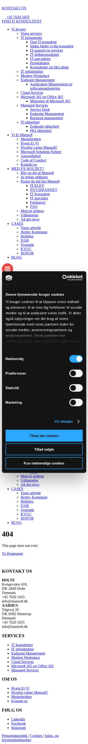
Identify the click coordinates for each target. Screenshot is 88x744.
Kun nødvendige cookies (44, 463)
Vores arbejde (31, 228)
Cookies (36, 736)
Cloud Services (32, 93)
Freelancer (38, 202)
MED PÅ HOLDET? (27, 169)
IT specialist (39, 198)
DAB (25, 240)
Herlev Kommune (34, 232)
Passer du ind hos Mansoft (40, 181)
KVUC (26, 249)
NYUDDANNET (43, 190)
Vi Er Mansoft (21, 135)
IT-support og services (46, 50)
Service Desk (40, 109)
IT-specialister (40, 59)
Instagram (18, 728)
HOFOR (27, 253)
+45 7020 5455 (18, 17)
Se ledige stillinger (34, 177)
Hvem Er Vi (30, 143)
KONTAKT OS (14, 8)
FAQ (34, 207)
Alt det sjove (30, 219)
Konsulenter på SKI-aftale (49, 67)
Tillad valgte (44, 449)
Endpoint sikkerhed (44, 126)
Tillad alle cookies (44, 435)
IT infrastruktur (32, 71)
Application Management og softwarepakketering (51, 86)
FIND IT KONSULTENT (22, 21)
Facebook (18, 723)
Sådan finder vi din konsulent (51, 46)
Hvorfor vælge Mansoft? (39, 148)
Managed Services (34, 105)
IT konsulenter (31, 38)
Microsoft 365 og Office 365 (42, 97)
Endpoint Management (37, 80)
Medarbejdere (31, 139)
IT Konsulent (40, 194)
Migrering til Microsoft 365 (50, 101)
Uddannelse (29, 215)
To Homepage (12, 554)
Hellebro (27, 236)
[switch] (76, 373)
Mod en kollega (32, 211)
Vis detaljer (63, 421)
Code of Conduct (33, 160)
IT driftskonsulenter (44, 55)
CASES (17, 224)
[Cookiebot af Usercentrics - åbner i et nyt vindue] (63, 278)
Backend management (46, 118)
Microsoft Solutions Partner (41, 152)
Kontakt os (29, 164)
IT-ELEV (37, 186)
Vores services (31, 33)
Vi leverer (18, 29)
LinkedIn (18, 719)
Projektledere (40, 63)
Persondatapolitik (15, 736)
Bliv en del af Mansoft (37, 173)
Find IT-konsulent (43, 42)
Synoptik (27, 245)
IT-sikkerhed (30, 122)
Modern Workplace (35, 76)
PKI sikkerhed (40, 131)
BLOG (16, 257)
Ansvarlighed (31, 156)
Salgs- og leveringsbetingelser (30, 738)
